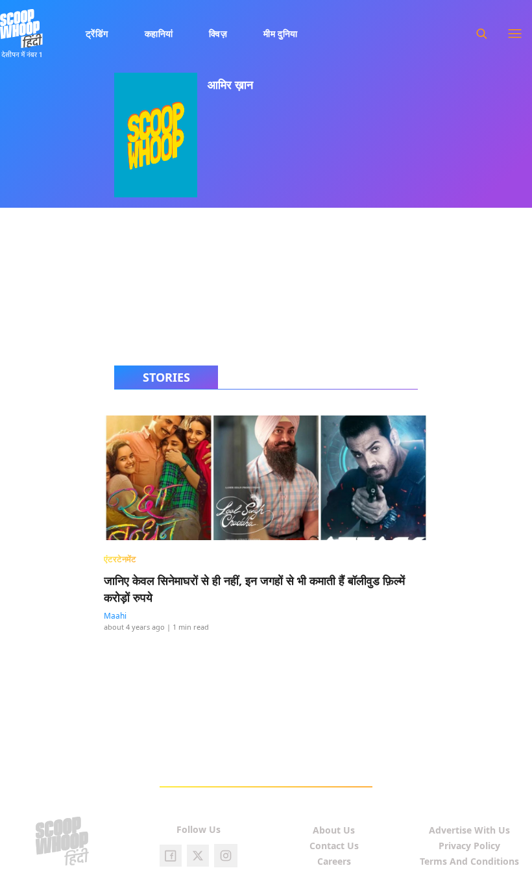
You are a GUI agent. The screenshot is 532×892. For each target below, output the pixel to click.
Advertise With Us (469, 830)
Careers (334, 861)
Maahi (115, 615)
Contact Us (334, 845)
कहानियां (159, 33)
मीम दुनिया (280, 33)
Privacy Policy (469, 845)
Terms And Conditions (469, 861)
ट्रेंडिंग (97, 33)
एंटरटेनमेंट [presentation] (120, 559)
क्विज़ (218, 33)
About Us (334, 830)
